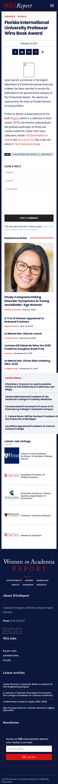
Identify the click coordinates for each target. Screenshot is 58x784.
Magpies (14, 118)
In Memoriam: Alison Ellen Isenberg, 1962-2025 (27, 362)
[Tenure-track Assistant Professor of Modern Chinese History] (11, 455)
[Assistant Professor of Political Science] (11, 475)
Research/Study (12, 310)
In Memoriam (11, 338)
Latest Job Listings (17, 441)
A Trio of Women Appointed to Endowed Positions (24, 320)
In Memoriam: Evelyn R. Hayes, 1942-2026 (25, 701)
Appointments (11, 326)
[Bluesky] (5, 630)
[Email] (29, 52)
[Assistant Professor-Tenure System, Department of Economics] (11, 495)
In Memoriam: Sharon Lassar (23, 333)
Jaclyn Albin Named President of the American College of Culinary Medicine (28, 398)
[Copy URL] (36, 52)
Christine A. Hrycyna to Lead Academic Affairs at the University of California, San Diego (30, 387)
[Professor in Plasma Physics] (11, 515)
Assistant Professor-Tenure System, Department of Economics (36, 496)
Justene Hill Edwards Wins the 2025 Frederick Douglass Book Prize (27, 347)
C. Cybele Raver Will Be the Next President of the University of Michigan (31, 418)
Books (22, 16)
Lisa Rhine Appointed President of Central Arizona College (30, 427)
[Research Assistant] (11, 535)
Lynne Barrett (46, 154)
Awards (9, 16)
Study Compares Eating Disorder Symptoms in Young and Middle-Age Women (26, 301)
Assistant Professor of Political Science (33, 476)
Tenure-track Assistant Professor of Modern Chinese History (36, 456)
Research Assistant (31, 535)
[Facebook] (15, 52)
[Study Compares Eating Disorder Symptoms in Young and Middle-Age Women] (29, 267)
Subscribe (31, 757)
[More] (43, 52)
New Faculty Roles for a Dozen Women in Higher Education (29, 709)
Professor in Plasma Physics (36, 515)
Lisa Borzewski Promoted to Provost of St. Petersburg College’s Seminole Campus (29, 408)
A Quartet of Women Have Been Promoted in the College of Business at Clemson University (28, 694)
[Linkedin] (22, 52)
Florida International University (25, 154)
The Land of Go (26, 139)
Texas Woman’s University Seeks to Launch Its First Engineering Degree (27, 685)
